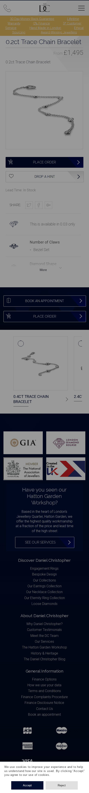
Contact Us (44, 709)
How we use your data (44, 685)
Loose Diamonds (44, 604)
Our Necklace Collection (44, 592)
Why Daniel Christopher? (44, 624)
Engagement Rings (44, 568)
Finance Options (44, 679)
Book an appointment (44, 714)
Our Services (44, 641)
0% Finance (41, 23)
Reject (62, 785)
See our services (40, 542)
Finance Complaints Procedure (44, 697)
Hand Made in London (45, 28)
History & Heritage (44, 653)
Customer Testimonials (44, 630)
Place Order (44, 162)
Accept (27, 785)
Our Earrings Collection (44, 586)
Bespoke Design (44, 574)
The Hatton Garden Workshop (44, 647)
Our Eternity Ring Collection (44, 598)
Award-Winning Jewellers (59, 32)
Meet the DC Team (44, 636)
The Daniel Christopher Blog (44, 659)
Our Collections (44, 580)
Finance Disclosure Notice (44, 703)
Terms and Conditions (44, 691)
